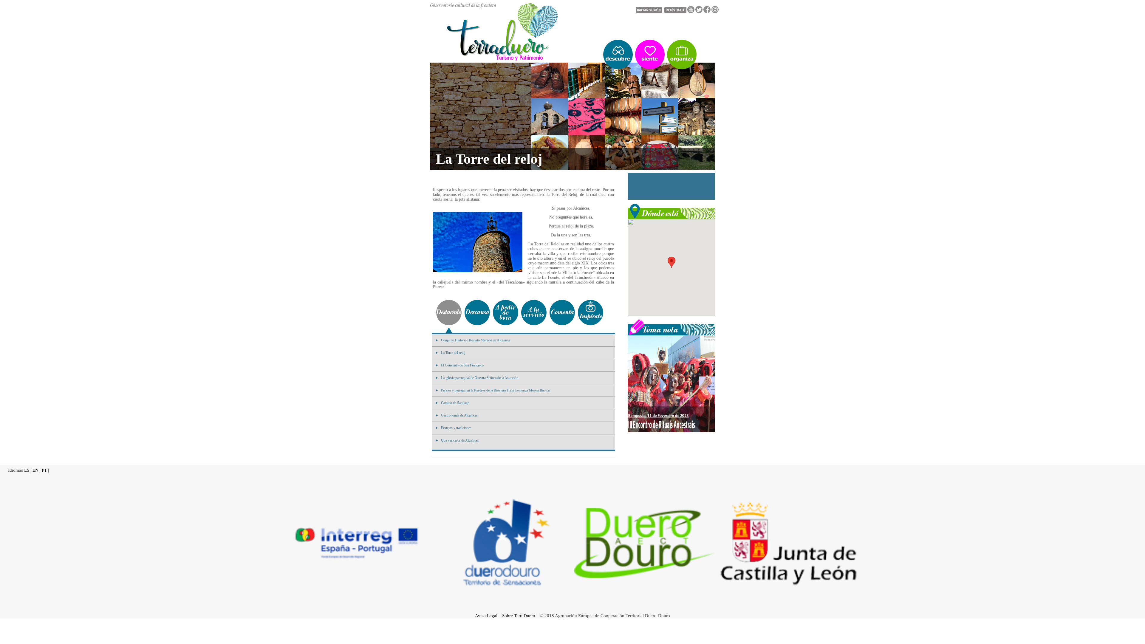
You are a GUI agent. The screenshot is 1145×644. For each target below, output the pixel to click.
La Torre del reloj (453, 353)
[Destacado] (449, 312)
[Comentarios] (562, 312)
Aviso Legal (486, 615)
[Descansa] (477, 312)
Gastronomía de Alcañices (459, 415)
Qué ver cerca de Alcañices (460, 440)
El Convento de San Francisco (462, 365)
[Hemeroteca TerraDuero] (671, 327)
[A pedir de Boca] (505, 312)
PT (44, 470)
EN (35, 470)
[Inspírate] (590, 312)
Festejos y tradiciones (456, 428)
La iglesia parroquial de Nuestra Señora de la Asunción (479, 378)
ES (26, 470)
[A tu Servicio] (534, 312)
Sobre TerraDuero (518, 615)
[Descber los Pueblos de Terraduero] (618, 54)
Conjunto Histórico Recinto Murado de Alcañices (475, 340)
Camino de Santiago (455, 403)
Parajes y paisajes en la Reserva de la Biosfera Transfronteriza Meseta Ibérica (495, 390)
